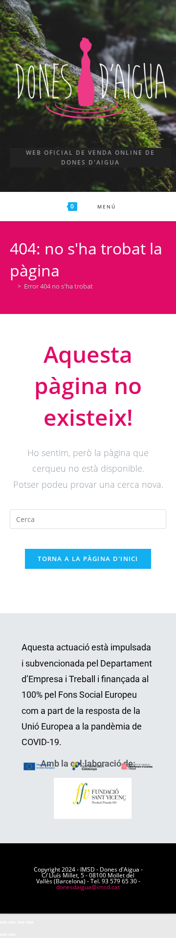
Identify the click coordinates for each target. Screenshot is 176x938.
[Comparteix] (21, 922)
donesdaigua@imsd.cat (88, 887)
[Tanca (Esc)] (29, 922)
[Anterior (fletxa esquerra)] (3, 935)
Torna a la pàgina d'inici (88, 558)
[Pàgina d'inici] (12, 286)
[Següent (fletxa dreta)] (12, 935)
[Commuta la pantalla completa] (12, 922)
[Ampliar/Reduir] (3, 922)
